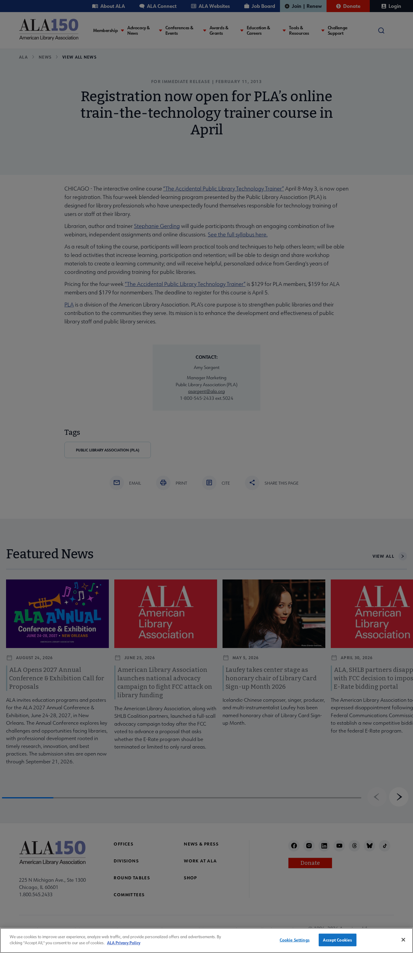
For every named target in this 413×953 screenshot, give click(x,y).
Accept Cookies (337, 939)
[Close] (403, 939)
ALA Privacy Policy (123, 942)
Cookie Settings (295, 939)
